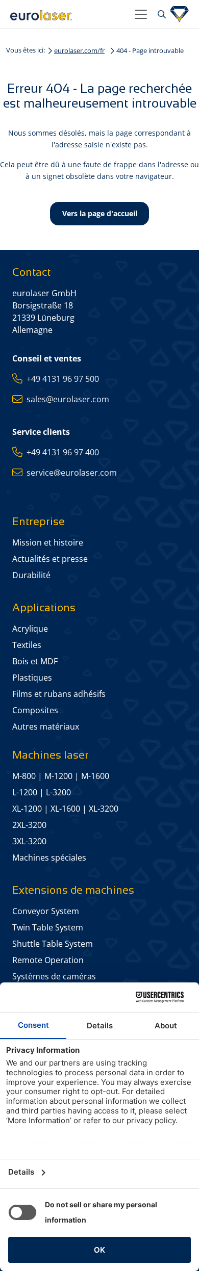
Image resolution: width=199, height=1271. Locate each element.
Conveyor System (45, 911)
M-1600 (95, 776)
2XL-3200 (29, 825)
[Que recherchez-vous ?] (160, 14)
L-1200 (24, 792)
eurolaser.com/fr (79, 50)
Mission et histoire (47, 542)
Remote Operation (48, 960)
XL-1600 (65, 808)
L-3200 (58, 792)
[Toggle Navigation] (141, 14)
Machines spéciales (49, 857)
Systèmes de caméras (54, 976)
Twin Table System (47, 927)
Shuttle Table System (52, 943)
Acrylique (30, 628)
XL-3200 (103, 808)
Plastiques (32, 677)
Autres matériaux (45, 726)
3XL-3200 (29, 841)
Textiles (26, 645)
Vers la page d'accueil (99, 213)
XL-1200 (27, 808)
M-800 (24, 776)
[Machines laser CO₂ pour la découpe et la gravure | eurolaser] (68, 14)
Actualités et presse (50, 558)
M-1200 (58, 776)
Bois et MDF (35, 661)
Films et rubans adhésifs (59, 693)
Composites (35, 710)
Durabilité (31, 575)
